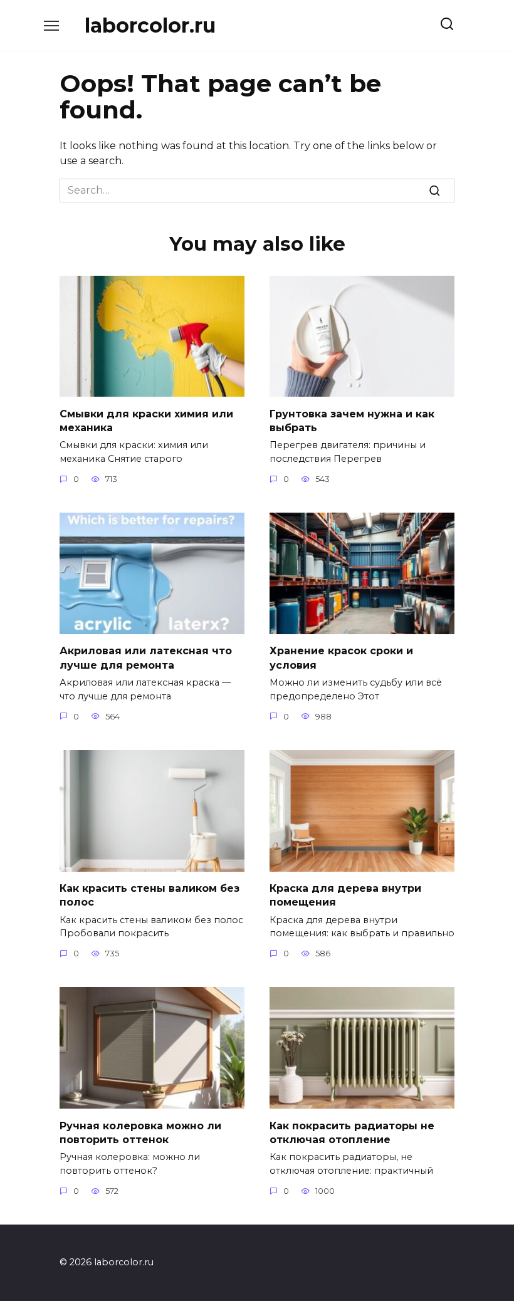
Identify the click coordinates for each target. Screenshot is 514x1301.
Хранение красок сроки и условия (341, 658)
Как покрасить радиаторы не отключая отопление (352, 1132)
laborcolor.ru (150, 25)
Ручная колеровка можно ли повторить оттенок (140, 1132)
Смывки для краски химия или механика (146, 420)
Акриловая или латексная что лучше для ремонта (146, 658)
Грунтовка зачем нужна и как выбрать (352, 420)
